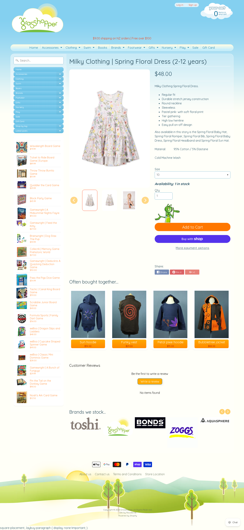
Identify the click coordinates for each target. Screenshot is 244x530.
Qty (157, 190)
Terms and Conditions (127, 474)
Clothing (73, 48)
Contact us (102, 474)
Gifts (154, 48)
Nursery (169, 48)
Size (157, 169)
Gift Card (208, 47)
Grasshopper (127, 510)
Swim (89, 48)
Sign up (193, 5)
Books (102, 47)
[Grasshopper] (37, 17)
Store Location (155, 474)
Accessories (52, 48)
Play (185, 48)
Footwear (137, 48)
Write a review (150, 381)
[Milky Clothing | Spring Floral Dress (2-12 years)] (89, 200)
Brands (118, 48)
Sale (195, 47)
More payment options (192, 248)
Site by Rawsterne (127, 512)
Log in (179, 5)
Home (33, 47)
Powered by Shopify (127, 515)
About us (85, 474)
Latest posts (40, 131)
